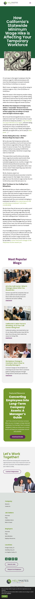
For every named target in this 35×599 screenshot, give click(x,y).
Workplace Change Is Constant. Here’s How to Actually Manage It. (15, 363)
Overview (7, 515)
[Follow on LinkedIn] (6, 559)
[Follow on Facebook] (9, 559)
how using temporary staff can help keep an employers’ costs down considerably (17, 203)
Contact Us (7, 506)
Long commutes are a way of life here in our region (17, 122)
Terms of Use (21, 586)
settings (9, 593)
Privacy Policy (14, 586)
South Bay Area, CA (9, 550)
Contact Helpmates (12, 471)
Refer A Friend (8, 522)
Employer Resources (10, 538)
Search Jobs (11, 564)
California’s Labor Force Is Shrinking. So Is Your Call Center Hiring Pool (16, 326)
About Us (7, 504)
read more (9, 300)
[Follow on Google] (16, 559)
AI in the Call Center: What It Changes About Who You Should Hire (16, 288)
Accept (4, 596)
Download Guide (17, 437)
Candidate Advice (9, 520)
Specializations (8, 536)
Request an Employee (14, 569)
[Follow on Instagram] (13, 559)
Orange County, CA (9, 547)
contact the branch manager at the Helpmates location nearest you (17, 241)
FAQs (6, 518)
